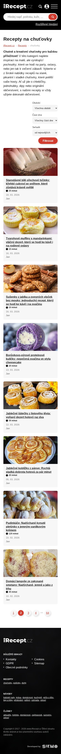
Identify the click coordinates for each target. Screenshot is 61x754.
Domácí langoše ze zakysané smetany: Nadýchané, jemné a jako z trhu (29, 585)
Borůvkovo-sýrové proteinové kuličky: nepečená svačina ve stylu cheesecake (28, 359)
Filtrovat (48, 140)
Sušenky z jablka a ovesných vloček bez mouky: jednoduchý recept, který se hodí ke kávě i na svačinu (30, 300)
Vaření (27, 700)
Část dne (37, 115)
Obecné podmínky (17, 667)
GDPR (10, 663)
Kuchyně (38, 697)
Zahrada (35, 700)
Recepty (22, 45)
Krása (18, 697)
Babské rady (9, 697)
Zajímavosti (37, 715)
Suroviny (47, 715)
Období (36, 102)
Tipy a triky (8, 700)
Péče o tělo (48, 697)
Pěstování (18, 700)
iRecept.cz (9, 45)
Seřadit (36, 127)
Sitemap (39, 663)
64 (47, 613)
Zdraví (43, 700)
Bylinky (15, 715)
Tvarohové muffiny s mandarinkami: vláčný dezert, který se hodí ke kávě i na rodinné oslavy (29, 242)
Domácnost (28, 697)
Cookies (39, 659)
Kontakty (11, 659)
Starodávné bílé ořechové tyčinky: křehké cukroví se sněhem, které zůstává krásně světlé (28, 184)
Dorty (24, 683)
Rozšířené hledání (47, 24)
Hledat (52, 17)
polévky (16, 683)
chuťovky (7, 683)
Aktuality (7, 715)
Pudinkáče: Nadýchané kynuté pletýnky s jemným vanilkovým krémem (25, 527)
